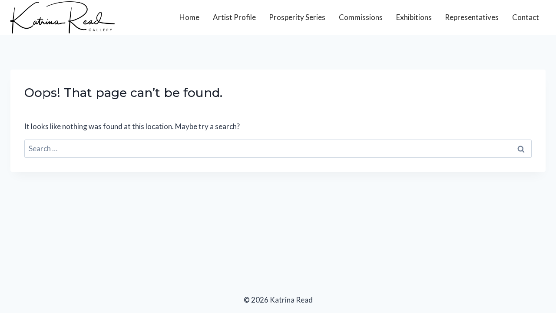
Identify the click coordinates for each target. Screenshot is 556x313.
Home (189, 17)
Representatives (472, 17)
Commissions (361, 17)
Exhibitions (414, 17)
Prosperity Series (297, 17)
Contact (525, 17)
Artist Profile (234, 17)
